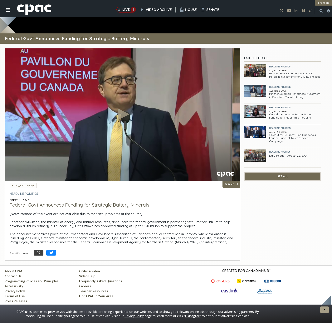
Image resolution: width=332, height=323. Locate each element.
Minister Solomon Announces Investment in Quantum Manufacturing (294, 95)
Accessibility (14, 286)
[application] (122, 114)
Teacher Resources (93, 291)
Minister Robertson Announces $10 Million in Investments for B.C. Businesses (294, 75)
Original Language (25, 185)
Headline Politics (280, 66)
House (191, 9)
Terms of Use (15, 296)
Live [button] (128, 9)
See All (282, 176)
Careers (85, 286)
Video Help (87, 276)
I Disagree (192, 316)
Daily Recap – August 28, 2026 (288, 155)
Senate (212, 9)
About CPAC (14, 271)
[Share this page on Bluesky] (51, 253)
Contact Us (13, 276)
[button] (5, 13)
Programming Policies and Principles (31, 281)
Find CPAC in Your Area (96, 296)
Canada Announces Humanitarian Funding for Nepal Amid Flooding (290, 116)
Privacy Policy (15, 291)
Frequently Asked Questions (100, 281)
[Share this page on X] (38, 253)
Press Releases (16, 301)
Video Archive (159, 9)
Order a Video (89, 271)
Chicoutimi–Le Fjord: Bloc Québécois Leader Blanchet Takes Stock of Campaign (292, 138)
